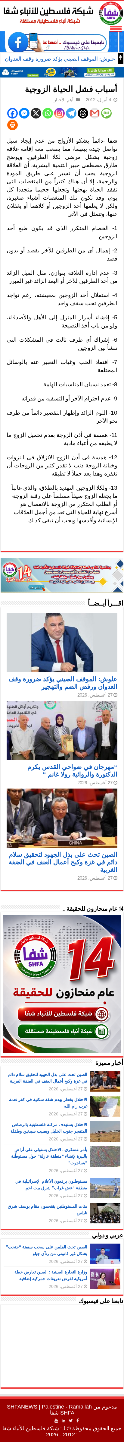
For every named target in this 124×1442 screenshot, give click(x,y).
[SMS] (106, 113)
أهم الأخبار (63, 99)
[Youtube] (56, 1420)
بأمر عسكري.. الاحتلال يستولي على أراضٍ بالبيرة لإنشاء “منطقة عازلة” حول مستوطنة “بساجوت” (49, 1156)
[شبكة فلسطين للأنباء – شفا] (62, 12)
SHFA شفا (62, 1413)
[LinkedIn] (63, 1420)
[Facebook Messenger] (24, 113)
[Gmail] (94, 113)
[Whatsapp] (47, 113)
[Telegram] (71, 113)
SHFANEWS (22, 1407)
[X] (36, 113)
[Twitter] (70, 1420)
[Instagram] (59, 113)
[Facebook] (12, 113)
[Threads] (83, 113)
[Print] (12, 125)
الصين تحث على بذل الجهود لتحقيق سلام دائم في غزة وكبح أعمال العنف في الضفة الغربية (63, 862)
